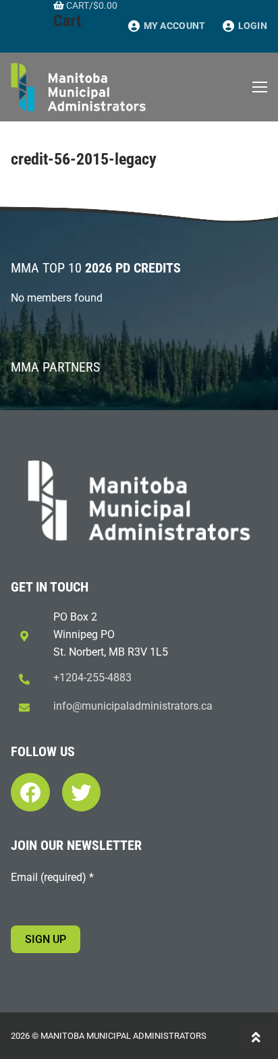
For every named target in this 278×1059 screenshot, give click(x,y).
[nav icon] (259, 87)
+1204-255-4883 (92, 677)
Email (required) (52, 877)
